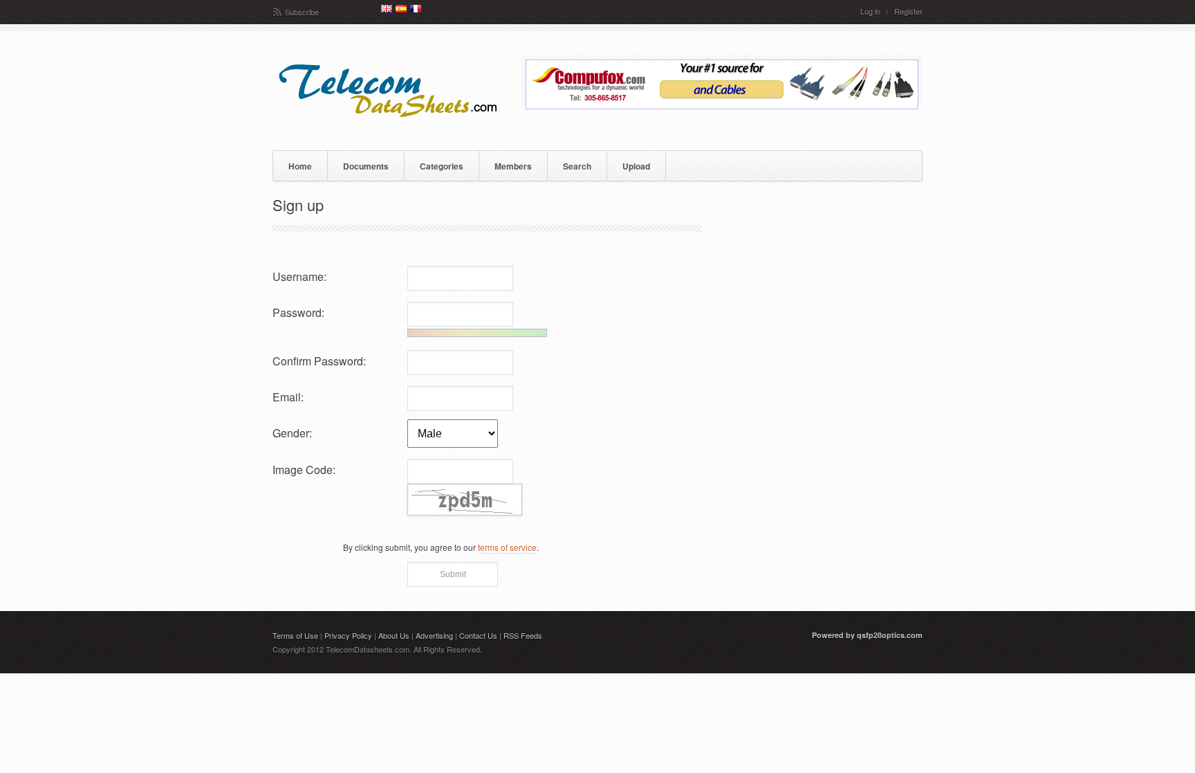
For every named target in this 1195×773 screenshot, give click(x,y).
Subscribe (302, 11)
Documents (366, 166)
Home (300, 166)
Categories (441, 166)
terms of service (507, 547)
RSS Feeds (522, 635)
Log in (870, 11)
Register (908, 11)
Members (513, 166)
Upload (636, 166)
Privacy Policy (348, 635)
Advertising (434, 635)
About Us (393, 635)
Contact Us (478, 635)
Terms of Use (295, 635)
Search (577, 166)
